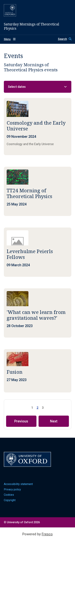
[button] (64, 39)
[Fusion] (37, 370)
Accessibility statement (18, 484)
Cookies (9, 494)
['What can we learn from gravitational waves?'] (37, 313)
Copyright (10, 500)
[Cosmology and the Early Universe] (37, 126)
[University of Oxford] (10, 10)
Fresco (47, 534)
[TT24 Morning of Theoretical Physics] (37, 191)
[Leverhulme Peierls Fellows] (37, 252)
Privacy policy (12, 489)
